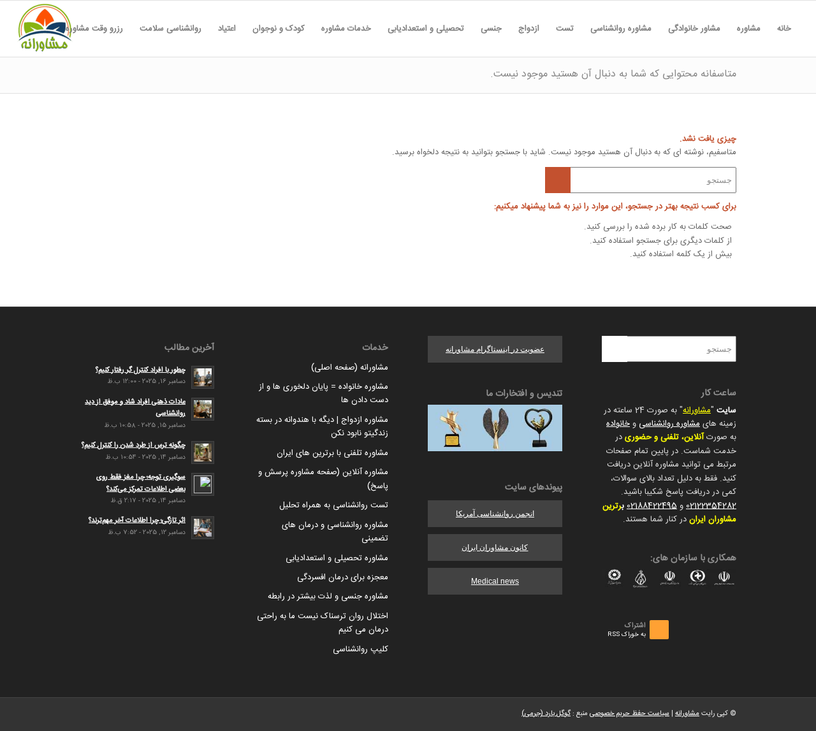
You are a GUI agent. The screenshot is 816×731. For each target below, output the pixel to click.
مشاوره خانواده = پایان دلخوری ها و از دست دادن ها (323, 393)
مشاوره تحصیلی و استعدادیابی (337, 558)
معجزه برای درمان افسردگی (342, 577)
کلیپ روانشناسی (360, 649)
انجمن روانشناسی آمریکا (495, 513)
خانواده (618, 424)
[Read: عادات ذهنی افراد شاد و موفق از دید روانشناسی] (202, 409)
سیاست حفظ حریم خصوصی (629, 714)
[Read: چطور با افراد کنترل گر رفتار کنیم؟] (202, 377)
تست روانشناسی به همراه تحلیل (333, 505)
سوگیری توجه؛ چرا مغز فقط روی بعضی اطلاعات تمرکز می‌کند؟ (141, 483)
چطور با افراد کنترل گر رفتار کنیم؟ (141, 370)
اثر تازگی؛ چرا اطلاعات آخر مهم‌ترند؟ (137, 520)
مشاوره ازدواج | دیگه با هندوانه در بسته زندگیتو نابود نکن (322, 426)
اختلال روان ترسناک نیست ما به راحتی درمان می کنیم (322, 623)
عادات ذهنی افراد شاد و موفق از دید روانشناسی (135, 408)
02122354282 (711, 506)
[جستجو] (49, 29)
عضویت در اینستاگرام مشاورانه (495, 349)
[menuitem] (784, 29)
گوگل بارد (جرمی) (546, 714)
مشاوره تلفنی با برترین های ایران (332, 453)
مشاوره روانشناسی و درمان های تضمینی (335, 532)
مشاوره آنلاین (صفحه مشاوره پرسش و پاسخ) (323, 479)
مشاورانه (697, 410)
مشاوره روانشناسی (669, 424)
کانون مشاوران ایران (495, 547)
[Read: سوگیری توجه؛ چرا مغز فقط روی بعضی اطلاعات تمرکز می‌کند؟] (202, 484)
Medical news (495, 581)
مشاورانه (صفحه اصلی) (349, 368)
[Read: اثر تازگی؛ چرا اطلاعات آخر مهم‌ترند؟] (202, 527)
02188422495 (652, 506)
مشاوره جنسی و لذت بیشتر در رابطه (328, 597)
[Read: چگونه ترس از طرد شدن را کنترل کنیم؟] (202, 452)
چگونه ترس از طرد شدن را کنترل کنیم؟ (134, 445)
